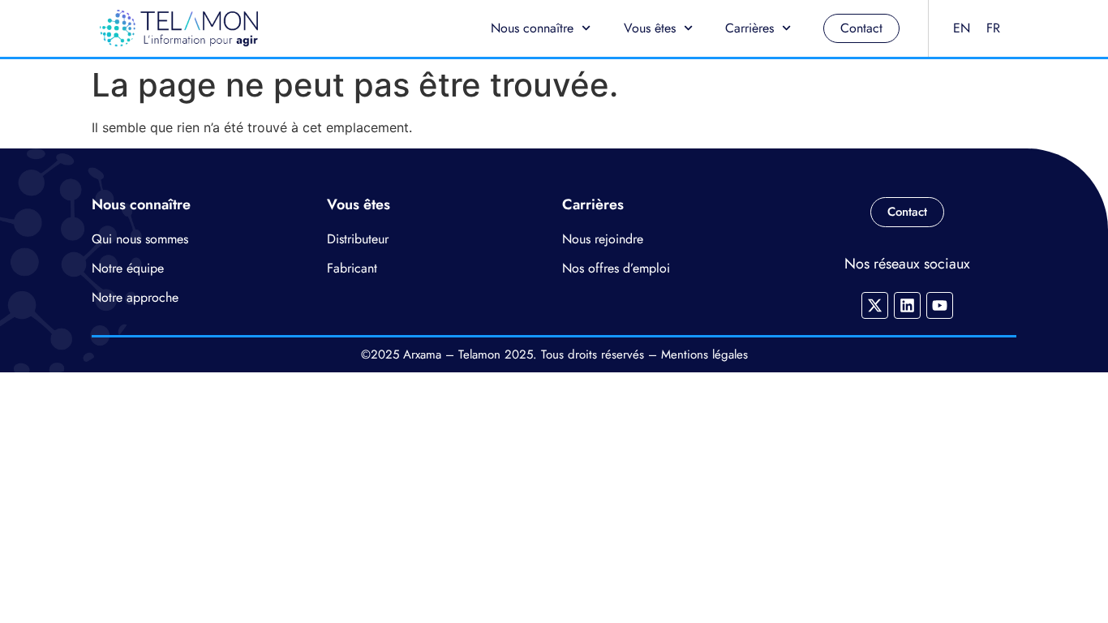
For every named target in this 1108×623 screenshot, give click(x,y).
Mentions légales (704, 354)
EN (961, 28)
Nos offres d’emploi (616, 268)
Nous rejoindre (602, 239)
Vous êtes (650, 28)
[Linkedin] (907, 305)
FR (993, 28)
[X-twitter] (874, 305)
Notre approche (135, 297)
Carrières (749, 28)
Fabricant (352, 268)
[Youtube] (939, 305)
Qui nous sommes (140, 239)
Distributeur (358, 239)
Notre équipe (128, 268)
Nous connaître (532, 28)
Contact (861, 28)
